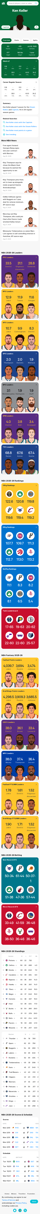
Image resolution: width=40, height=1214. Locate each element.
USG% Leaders (9, 722)
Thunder (12, 1038)
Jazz (10, 1106)
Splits (35, 40)
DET (16, 1147)
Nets (10, 1018)
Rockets (12, 1058)
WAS (33, 1181)
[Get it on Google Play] (20, 1210)
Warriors (12, 1082)
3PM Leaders (8, 416)
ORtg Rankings (9, 485)
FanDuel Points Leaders (12, 660)
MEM (32, 1128)
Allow (34, 1201)
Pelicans (12, 1086)
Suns (11, 1067)
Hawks (11, 984)
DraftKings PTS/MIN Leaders (14, 818)
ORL (32, 1176)
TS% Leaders (8, 447)
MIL (17, 1181)
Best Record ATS (10, 860)
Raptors (12, 979)
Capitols (6, 27)
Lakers (11, 1053)
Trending (21, 1194)
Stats (16, 40)
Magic (11, 994)
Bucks (11, 1008)
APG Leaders (8, 322)
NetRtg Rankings (9, 569)
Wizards (12, 1028)
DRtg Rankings (9, 527)
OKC (31, 1147)
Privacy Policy (21, 1203)
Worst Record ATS (10, 907)
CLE (16, 1142)
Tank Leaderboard (10, 611)
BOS (18, 1161)
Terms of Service (8, 1200)
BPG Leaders (8, 385)
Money (13, 1194)
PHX (17, 1128)
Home (7, 1194)
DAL (31, 1137)
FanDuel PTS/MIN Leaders (13, 784)
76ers (11, 989)
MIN (16, 1137)
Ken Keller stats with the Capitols (19, 122)
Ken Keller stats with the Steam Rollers (21, 126)
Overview (6, 40)
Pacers (11, 1023)
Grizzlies (12, 1096)
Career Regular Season (12, 82)
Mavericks (13, 1091)
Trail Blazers (13, 1072)
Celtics (11, 965)
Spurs (11, 1043)
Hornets (12, 999)
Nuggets (12, 1048)
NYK (32, 1166)
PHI (17, 1166)
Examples (31, 1194)
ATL (17, 1176)
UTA (31, 1142)
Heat (11, 1004)
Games (26, 40)
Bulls (10, 1013)
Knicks (11, 970)
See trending (11, 134)
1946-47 (6, 61)
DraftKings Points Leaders (13, 691)
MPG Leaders (8, 753)
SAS (31, 1132)
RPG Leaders (8, 291)
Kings (11, 1101)
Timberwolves (14, 1062)
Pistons (12, 960)
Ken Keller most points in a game (19, 130)
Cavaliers (12, 975)
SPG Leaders (8, 353)
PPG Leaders (8, 257)
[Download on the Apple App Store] (14, 1210)
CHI (16, 1132)
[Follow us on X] (25, 1210)
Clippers (12, 1077)
